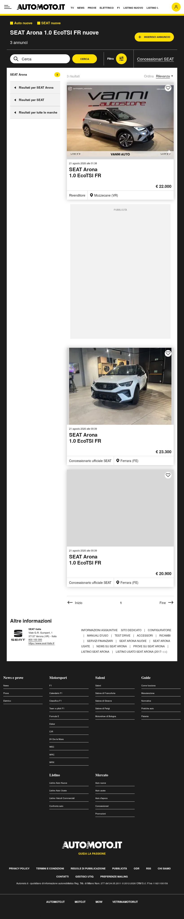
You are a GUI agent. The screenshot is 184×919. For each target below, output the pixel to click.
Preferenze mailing (114, 876)
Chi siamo (164, 868)
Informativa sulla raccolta (19, 916)
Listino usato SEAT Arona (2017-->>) (141, 651)
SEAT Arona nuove (133, 641)
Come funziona (148, 685)
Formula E (54, 716)
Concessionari (102, 806)
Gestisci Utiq (84, 876)
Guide (146, 677)
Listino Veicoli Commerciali (61, 798)
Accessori (145, 635)
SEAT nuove (51, 23)
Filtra (110, 59)
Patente (145, 716)
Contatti (62, 876)
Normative (146, 700)
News (6, 685)
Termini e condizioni (50, 868)
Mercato (101, 774)
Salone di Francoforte (105, 693)
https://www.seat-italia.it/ (41, 643)
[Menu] (7, 6)
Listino (54, 774)
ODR (136, 868)
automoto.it (55, 902)
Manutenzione (147, 693)
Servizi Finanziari (100, 641)
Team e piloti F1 (56, 708)
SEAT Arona (18, 74)
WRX (51, 762)
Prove (6, 693)
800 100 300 (35, 639)
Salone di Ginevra (103, 700)
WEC (51, 746)
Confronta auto (56, 806)
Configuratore (159, 630)
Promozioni (100, 813)
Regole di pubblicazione (88, 868)
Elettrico (7, 700)
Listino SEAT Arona (95, 651)
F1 (50, 685)
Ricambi (165, 635)
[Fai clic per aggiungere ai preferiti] (168, 88)
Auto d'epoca (101, 798)
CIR (51, 731)
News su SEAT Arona (111, 646)
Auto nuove (23, 23)
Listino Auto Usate (58, 790)
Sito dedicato (131, 630)
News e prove (13, 677)
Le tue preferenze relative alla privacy (70, 916)
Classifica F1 (55, 700)
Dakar (52, 723)
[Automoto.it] (41, 7)
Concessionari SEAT (155, 59)
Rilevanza (163, 76)
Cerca (84, 59)
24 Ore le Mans (56, 739)
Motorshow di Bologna (105, 716)
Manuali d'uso (98, 635)
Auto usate (100, 790)
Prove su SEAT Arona (149, 646)
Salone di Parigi (102, 708)
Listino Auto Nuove (58, 782)
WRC (52, 754)
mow (99, 902)
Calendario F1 (55, 693)
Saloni (100, 677)
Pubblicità (119, 868)
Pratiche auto (147, 708)
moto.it (80, 902)
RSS (148, 868)
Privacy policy (19, 868)
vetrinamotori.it (125, 902)
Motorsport (58, 677)
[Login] (176, 6)
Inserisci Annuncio (157, 37)
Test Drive (123, 635)
